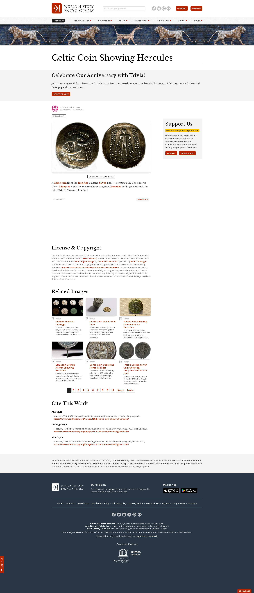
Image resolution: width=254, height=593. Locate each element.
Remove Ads (143, 199)
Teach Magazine (182, 463)
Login (197, 20)
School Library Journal (158, 463)
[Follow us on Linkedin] (129, 516)
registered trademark (146, 536)
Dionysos (64, 186)
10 (113, 390)
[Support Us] (2, 564)
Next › (120, 390)
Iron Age (83, 182)
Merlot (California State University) (109, 463)
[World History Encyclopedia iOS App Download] (171, 491)
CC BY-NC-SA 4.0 (87, 258)
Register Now (61, 94)
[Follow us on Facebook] (114, 516)
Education (104, 20)
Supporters (179, 503)
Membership (187, 153)
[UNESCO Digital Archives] (127, 555)
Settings (192, 503)
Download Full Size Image (101, 177)
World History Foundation (102, 523)
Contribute (141, 20)
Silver (102, 182)
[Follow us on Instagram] (134, 516)
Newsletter (83, 503)
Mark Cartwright (139, 261)
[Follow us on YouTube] (140, 516)
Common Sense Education (187, 460)
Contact (70, 503)
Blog (106, 503)
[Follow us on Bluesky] (124, 516)
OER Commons (135, 463)
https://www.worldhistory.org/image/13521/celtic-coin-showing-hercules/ (91, 419)
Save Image (58, 116)
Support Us (163, 20)
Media (122, 20)
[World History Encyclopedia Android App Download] (189, 491)
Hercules (115, 186)
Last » (130, 390)
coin (64, 182)
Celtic (57, 182)
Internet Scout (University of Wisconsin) (71, 463)
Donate (171, 153)
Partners (166, 503)
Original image (87, 261)
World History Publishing (97, 526)
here (76, 261)
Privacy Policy (136, 503)
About (181, 20)
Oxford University (120, 460)
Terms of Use (152, 503)
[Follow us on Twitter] (119, 516)
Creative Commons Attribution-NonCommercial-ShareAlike (89, 267)
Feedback (96, 503)
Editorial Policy (119, 503)
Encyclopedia (81, 20)
